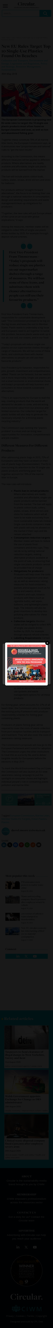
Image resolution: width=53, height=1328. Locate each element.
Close (47, 643)
